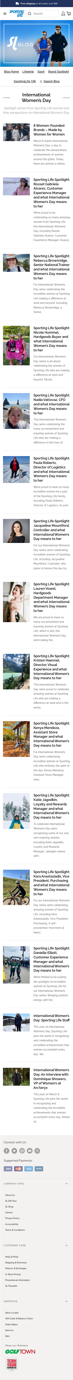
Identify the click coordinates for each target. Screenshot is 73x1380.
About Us (10, 1195)
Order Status (11, 1324)
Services (9, 1330)
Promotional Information (17, 1280)
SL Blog (9, 1206)
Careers (9, 1212)
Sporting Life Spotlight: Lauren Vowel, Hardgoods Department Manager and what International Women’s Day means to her (52, 597)
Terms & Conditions (15, 1229)
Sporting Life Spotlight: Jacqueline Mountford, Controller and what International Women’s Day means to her (52, 530)
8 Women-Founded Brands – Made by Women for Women (49, 130)
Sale (7, 1336)
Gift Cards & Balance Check (19, 1318)
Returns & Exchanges (16, 1268)
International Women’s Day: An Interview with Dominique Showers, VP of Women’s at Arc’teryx (51, 1079)
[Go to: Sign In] (62, 13)
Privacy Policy (12, 1218)
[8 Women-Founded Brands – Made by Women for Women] (16, 132)
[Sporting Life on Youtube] (30, 1151)
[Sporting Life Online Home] (16, 13)
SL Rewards (11, 1285)
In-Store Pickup (13, 1274)
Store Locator (12, 1312)
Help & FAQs (11, 1256)
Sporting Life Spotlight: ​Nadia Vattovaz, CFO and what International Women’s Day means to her (52, 404)
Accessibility (11, 1224)
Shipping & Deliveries (16, 1262)
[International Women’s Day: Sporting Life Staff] (16, 1022)
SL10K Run (11, 1200)
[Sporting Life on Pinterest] (22, 1151)
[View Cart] (67, 13)
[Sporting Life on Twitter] (14, 1151)
